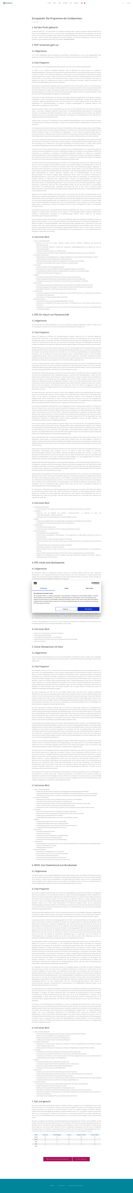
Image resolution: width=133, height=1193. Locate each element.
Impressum (61, 1185)
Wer (59, 3)
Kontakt (52, 1185)
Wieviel (76, 3)
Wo (71, 3)
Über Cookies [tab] (89, 588)
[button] (123, 3)
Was (54, 3)
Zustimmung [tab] (43, 588)
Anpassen (65, 609)
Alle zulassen (88, 609)
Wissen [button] (65, 3)
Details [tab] (66, 588)
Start (49, 3)
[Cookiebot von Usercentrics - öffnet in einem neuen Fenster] (92, 583)
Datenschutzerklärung (75, 1185)
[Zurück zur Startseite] (7, 3)
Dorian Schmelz (70, 39)
